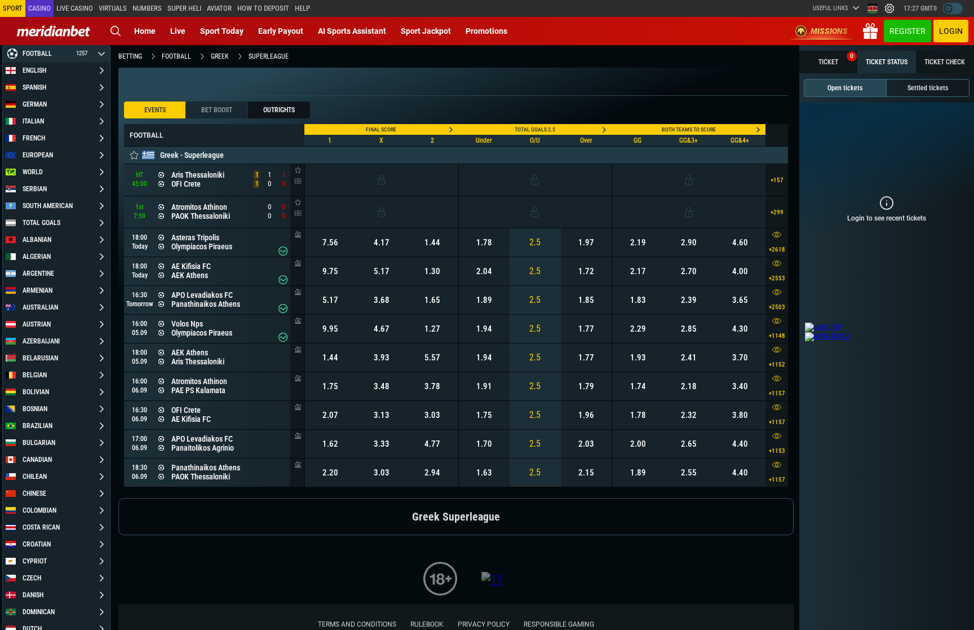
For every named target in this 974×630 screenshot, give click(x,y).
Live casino (74, 8)
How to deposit (263, 8)
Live (177, 31)
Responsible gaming (559, 624)
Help (302, 8)
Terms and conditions (357, 624)
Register (907, 31)
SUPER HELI (184, 8)
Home (145, 31)
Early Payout (280, 31)
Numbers (147, 8)
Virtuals (113, 8)
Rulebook (427, 624)
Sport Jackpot (426, 31)
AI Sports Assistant (352, 31)
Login (951, 31)
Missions (829, 31)
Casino (39, 8)
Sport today (222, 31)
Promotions (486, 31)
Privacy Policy (484, 624)
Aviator (219, 8)
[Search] (115, 31)
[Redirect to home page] (53, 31)
